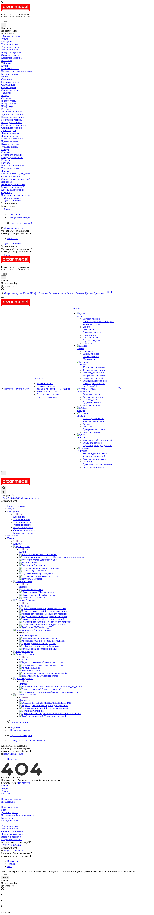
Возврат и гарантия (11, 836)
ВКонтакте (12, 861)
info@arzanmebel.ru (13, 228)
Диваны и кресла (28, 635)
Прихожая (24, 700)
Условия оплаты (9, 826)
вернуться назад (9, 783)
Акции (4, 788)
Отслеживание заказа (12, 831)
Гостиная (24, 605)
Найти (5, 878)
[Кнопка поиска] (3, 488)
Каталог (17, 543)
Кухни (22, 551)
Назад (19, 514)
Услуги (4, 791)
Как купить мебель (11, 820)
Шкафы (23, 587)
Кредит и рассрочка (11, 839)
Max (9, 866)
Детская (23, 684)
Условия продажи (10, 828)
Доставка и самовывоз (12, 834)
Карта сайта (7, 818)
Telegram (11, 863)
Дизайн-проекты (9, 812)
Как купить (19, 516)
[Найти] (3, 25)
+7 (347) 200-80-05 (11, 200)
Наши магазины (9, 807)
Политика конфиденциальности (17, 815)
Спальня (23, 659)
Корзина (5, 793)
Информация (8, 801)
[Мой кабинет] (2, 477)
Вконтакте (12, 238)
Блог (3, 810)
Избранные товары (11, 799)
